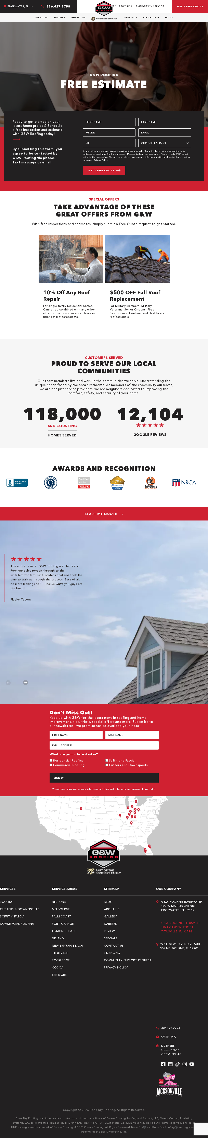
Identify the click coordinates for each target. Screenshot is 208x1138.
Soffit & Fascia (12, 916)
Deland (58, 938)
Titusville (60, 953)
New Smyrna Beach (67, 945)
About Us (78, 17)
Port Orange (63, 924)
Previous (8, 682)
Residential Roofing (68, 760)
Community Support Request (128, 960)
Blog (169, 17)
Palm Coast (62, 916)
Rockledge (61, 960)
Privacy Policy (101, 160)
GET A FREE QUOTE (190, 6)
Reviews (59, 17)
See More (59, 975)
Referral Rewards (118, 6)
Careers (110, 924)
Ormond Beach (64, 931)
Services (41, 17)
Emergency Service (150, 6)
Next (25, 682)
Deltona (59, 902)
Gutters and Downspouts (128, 764)
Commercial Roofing (68, 764)
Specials (130, 17)
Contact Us (114, 945)
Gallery (110, 916)
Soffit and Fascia (122, 760)
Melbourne (61, 909)
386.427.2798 (170, 1028)
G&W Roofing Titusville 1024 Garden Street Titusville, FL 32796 (180, 927)
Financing (151, 17)
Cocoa (58, 967)
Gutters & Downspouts (19, 909)
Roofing (7, 902)
